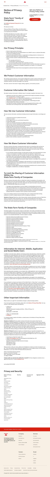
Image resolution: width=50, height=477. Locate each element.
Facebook (34, 454)
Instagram (34, 458)
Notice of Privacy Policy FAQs (35, 303)
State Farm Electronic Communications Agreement (8, 418)
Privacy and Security (13, 371)
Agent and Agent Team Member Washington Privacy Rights (8, 410)
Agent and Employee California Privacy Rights (8, 406)
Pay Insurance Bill (36, 440)
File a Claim (35, 436)
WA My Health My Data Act (8, 470)
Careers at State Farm (22, 454)
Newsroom (20, 440)
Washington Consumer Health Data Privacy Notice (8, 414)
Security (19, 374)
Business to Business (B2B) (23, 442)
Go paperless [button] (35, 19)
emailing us (8, 315)
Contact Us (20, 436)
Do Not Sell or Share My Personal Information (30, 470)
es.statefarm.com (20, 359)
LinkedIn (34, 460)
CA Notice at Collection (17, 470)
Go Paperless (35, 444)
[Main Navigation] (4, 1)
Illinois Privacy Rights (8, 386)
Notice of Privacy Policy (7, 375)
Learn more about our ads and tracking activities (20, 264)
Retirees (20, 458)
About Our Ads (7, 390)
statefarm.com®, (12, 98)
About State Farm (21, 438)
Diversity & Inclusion (22, 456)
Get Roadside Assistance (37, 438)
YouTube (34, 462)
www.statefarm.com (14, 338)
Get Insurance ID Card (36, 446)
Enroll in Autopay (35, 442)
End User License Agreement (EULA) (17, 288)
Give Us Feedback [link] (21, 444)
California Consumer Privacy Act (13, 23)
